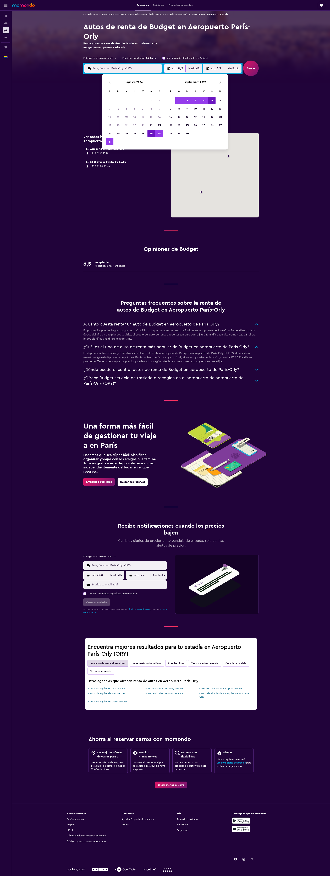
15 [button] (151, 117)
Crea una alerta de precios (231, 763)
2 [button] (159, 100)
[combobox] (100, 58)
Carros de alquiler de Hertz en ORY (107, 693)
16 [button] (159, 117)
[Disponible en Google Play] (241, 821)
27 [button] (134, 133)
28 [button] (142, 133)
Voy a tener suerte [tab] (100, 671)
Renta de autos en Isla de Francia (145, 14)
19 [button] (126, 125)
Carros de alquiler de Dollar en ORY (107, 702)
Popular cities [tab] (176, 663)
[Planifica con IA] (5, 37)
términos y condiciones (139, 609)
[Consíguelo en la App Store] (241, 829)
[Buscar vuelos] (5, 15)
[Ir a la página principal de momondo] (23, 5)
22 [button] (151, 125)
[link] (99, 482)
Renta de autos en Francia (114, 14)
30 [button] (159, 133)
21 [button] (143, 125)
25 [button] (118, 133)
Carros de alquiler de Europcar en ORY (220, 688)
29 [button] (151, 133)
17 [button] (110, 125)
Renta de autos (90, 14)
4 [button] (118, 108)
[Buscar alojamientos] (5, 23)
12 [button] (126, 117)
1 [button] (151, 100)
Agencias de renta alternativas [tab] (107, 663)
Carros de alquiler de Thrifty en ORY (163, 688)
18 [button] (118, 125)
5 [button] (126, 108)
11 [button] (118, 117)
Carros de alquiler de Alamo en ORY (163, 693)
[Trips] (5, 47)
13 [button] (134, 117)
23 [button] (159, 125)
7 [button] (143, 108)
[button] (6, 5)
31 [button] (110, 141)
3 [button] (110, 108)
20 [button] (134, 125)
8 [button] (151, 108)
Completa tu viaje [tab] (236, 663)
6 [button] (134, 108)
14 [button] (143, 117)
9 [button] (159, 108)
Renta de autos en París (176, 14)
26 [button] (126, 133)
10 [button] (109, 117)
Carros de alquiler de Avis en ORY (106, 688)
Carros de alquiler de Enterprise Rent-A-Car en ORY (224, 695)
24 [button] (109, 133)
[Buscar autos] (5, 30)
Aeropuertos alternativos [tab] (147, 663)
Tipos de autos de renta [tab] (204, 663)
